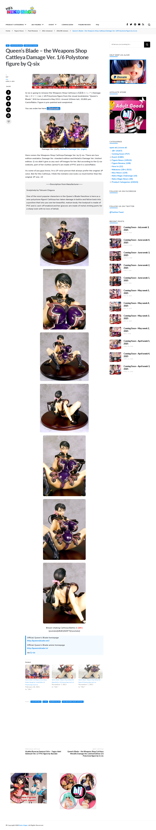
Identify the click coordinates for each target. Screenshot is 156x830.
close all (123, 147)
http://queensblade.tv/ (37, 648)
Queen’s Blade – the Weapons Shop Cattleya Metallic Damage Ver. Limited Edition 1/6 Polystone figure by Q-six (36, 682)
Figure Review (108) (121, 163)
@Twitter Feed (116, 212)
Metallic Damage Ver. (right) (73, 149)
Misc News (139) (119, 172)
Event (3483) (118, 157)
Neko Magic (23, 825)
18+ (8, 45)
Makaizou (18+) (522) (122, 169)
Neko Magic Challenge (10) (124, 175)
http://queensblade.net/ (38, 640)
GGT (7, 77)
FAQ (97, 25)
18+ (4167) (117, 150)
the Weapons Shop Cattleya (73, 701)
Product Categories (15, 25)
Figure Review (84, 25)
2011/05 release (16, 45)
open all (113, 147)
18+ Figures (36, 25)
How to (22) (117, 166)
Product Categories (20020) (125, 182)
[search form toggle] (149, 25)
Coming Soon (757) (121, 154)
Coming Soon (67, 25)
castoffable (36, 701)
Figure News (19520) (122, 160)
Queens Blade (55, 701)
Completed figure (30, 45)
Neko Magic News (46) (122, 179)
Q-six (32, 652)
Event (51, 25)
